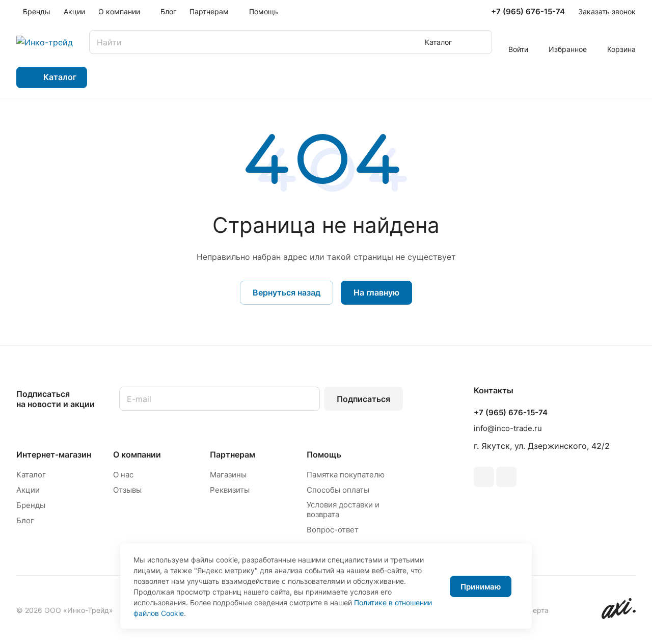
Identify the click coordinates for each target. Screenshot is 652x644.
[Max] (506, 477)
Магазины (228, 474)
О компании (137, 454)
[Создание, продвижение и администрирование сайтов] (619, 616)
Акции (28, 490)
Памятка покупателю (346, 474)
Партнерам (232, 454)
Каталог (31, 474)
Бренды (30, 505)
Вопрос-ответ (333, 529)
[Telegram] (484, 477)
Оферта (535, 610)
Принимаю (480, 587)
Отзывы (127, 490)
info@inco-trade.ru (508, 428)
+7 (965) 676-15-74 (528, 11)
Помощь (324, 454)
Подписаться (363, 399)
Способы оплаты (338, 490)
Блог (25, 520)
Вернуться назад (286, 292)
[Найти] (479, 42)
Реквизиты (230, 490)
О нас (123, 474)
